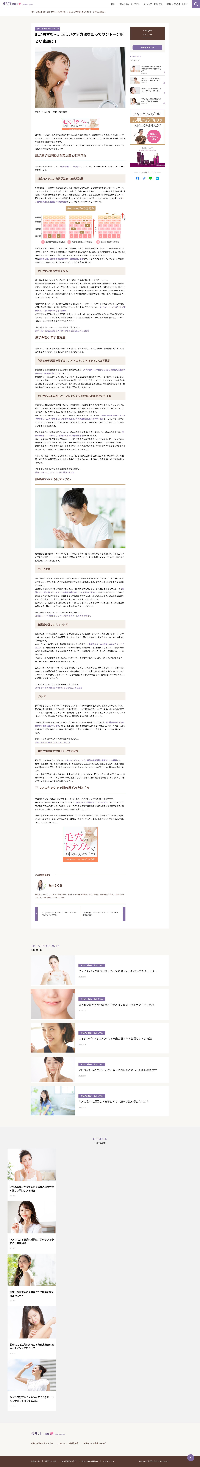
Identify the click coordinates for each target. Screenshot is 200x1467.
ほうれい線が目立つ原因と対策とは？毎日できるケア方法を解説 (116, 1004)
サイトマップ (108, 1461)
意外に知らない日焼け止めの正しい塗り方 (52, 742)
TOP (112, 4)
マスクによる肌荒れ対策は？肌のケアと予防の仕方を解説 (151, 100)
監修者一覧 (35, 1461)
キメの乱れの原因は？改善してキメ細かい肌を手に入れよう (113, 1101)
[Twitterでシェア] (144, 178)
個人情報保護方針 (69, 1461)
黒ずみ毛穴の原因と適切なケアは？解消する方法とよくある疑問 (62, 330)
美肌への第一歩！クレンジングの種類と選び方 (54, 472)
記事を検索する (147, 47)
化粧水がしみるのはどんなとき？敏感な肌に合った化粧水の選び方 (117, 1070)
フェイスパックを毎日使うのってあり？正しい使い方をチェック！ (117, 971)
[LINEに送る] (150, 179)
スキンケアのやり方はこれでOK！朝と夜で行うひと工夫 (58, 687)
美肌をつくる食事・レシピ (176, 4)
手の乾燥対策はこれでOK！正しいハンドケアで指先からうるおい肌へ (59, 913)
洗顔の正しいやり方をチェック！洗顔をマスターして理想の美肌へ (63, 615)
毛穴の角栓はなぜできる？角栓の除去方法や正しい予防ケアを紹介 (151, 69)
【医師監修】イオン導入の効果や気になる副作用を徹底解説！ (100, 913)
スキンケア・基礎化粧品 (152, 4)
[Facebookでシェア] (137, 179)
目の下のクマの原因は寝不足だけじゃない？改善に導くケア (151, 79)
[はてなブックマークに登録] (157, 179)
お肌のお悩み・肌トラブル (129, 4)
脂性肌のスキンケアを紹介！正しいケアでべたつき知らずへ (151, 90)
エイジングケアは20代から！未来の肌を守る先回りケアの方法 (115, 1038)
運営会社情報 (50, 1461)
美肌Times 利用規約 (90, 1461)
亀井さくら (55, 885)
